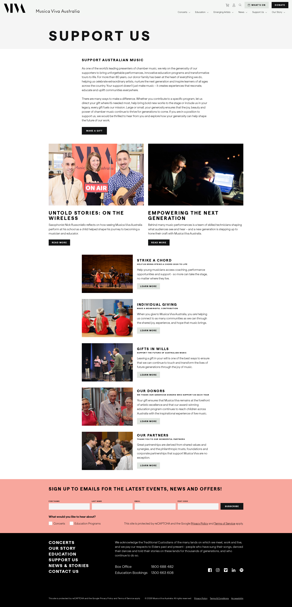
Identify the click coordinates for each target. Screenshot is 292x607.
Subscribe (232, 506)
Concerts (59, 523)
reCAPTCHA (78, 598)
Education (62, 554)
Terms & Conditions (219, 598)
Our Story (62, 548)
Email (137, 501)
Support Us (63, 559)
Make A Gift (94, 131)
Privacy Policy (199, 523)
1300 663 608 (162, 572)
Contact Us (64, 571)
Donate (280, 5)
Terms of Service (224, 523)
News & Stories (69, 565)
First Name (54, 501)
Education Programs (88, 523)
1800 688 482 (162, 566)
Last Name (97, 501)
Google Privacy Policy (102, 598)
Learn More (148, 286)
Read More (59, 242)
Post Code (183, 501)
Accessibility (237, 598)
